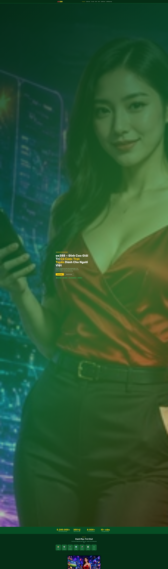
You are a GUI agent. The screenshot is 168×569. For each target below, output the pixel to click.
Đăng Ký (81, 567)
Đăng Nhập (86, 567)
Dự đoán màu (88, 1)
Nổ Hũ (99, 1)
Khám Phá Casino (69, 274)
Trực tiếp (92, 1)
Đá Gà (96, 1)
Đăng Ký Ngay (59, 274)
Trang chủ (83, 1)
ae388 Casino (103, 1)
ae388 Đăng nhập (109, 1)
